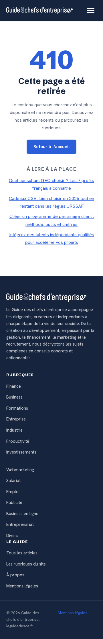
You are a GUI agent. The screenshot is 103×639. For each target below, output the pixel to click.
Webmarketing (20, 470)
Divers (12, 535)
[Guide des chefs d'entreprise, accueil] (39, 10)
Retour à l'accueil (51, 147)
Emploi (12, 492)
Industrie (14, 430)
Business (14, 397)
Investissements (21, 452)
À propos (15, 575)
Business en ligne (22, 513)
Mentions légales (22, 586)
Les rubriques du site (26, 564)
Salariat (13, 480)
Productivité (17, 441)
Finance (13, 386)
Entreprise (16, 419)
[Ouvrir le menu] (91, 10)
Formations (17, 408)
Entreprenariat (20, 524)
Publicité (14, 502)
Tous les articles (21, 553)
